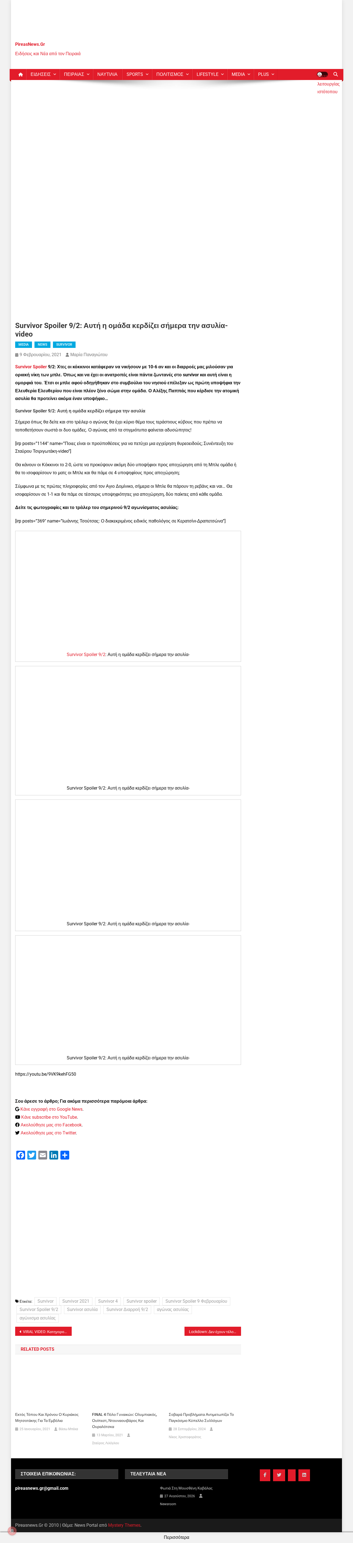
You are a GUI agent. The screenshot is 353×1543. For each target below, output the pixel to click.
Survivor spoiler (142, 1301)
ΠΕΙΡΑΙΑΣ (74, 74)
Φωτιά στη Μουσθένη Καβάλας (186, 1488)
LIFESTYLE (207, 74)
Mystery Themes (124, 1525)
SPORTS (135, 74)
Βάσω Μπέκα (68, 1429)
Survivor (46, 1301)
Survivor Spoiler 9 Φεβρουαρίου (196, 1301)
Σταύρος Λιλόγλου (105, 1443)
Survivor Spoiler (31, 366)
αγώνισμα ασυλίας (38, 1318)
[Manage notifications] (12, 1530)
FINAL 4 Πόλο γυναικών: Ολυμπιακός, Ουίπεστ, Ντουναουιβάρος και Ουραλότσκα (124, 1420)
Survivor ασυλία (82, 1309)
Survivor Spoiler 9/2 (86, 654)
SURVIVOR (64, 345)
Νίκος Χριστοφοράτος (185, 1437)
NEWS (42, 345)
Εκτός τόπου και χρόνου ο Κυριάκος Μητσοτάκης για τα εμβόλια (47, 1417)
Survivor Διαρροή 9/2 (127, 1309)
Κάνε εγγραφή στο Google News (51, 1109)
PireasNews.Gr (30, 44)
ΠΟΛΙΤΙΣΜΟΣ (169, 74)
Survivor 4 (108, 1301)
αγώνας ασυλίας (173, 1309)
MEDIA (238, 74)
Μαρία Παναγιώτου (89, 354)
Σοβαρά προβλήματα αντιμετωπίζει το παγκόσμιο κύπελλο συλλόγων (201, 1417)
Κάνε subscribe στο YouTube (49, 1117)
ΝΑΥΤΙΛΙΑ (107, 74)
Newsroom (168, 1504)
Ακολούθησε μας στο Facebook (51, 1125)
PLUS (263, 74)
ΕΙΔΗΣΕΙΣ (41, 74)
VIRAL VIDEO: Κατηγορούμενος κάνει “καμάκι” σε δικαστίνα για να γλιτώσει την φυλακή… (47, 1331)
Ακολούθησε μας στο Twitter (48, 1133)
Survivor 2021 (75, 1301)
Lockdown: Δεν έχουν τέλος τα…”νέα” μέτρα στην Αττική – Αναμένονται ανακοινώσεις (215, 1331)
